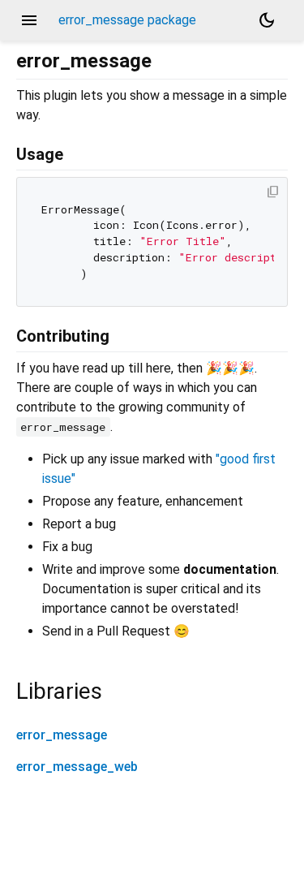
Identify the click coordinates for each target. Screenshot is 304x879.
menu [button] (29, 20)
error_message (61, 735)
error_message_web (77, 766)
